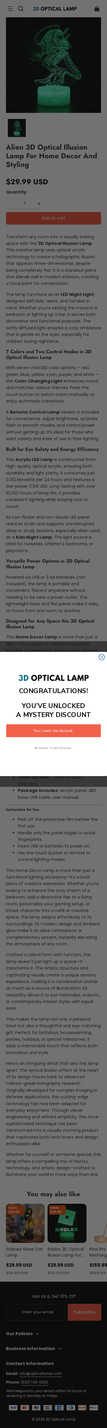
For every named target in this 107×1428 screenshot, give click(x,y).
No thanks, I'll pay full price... (53, 748)
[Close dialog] (102, 657)
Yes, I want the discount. (53, 730)
